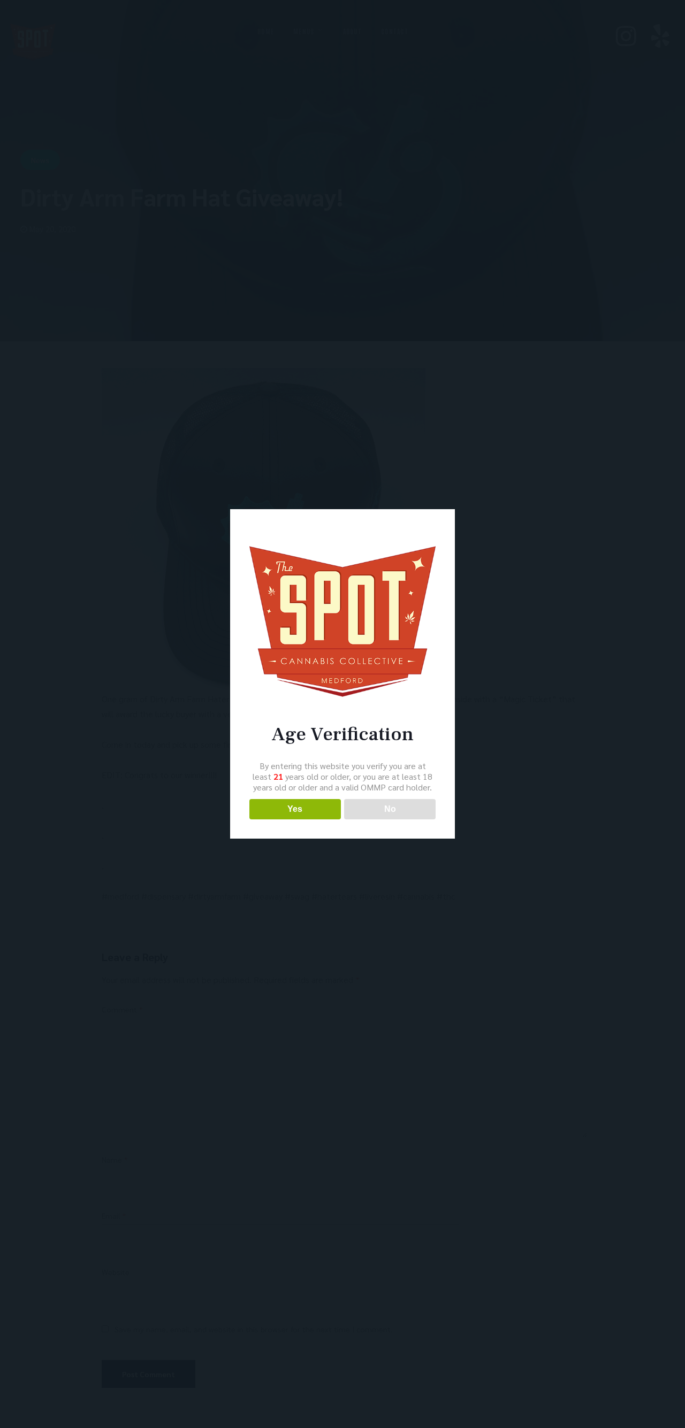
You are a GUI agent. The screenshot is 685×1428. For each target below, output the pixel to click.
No (390, 808)
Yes (294, 808)
